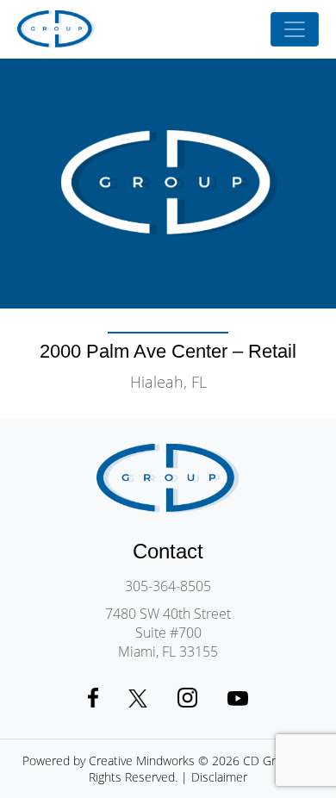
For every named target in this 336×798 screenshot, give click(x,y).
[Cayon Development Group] (56, 29)
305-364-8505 (168, 586)
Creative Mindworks (142, 760)
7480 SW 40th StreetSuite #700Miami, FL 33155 (168, 632)
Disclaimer (219, 777)
